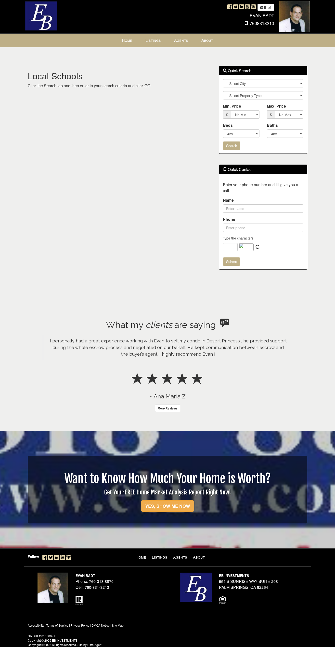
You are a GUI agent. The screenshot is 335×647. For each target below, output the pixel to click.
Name (228, 200)
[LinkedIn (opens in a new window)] (242, 7)
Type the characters (238, 238)
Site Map (118, 625)
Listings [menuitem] (153, 40)
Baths (272, 125)
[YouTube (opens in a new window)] (247, 7)
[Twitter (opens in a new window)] (236, 7)
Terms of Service (57, 625)
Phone (229, 219)
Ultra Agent (94, 645)
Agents (180, 557)
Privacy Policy (80, 625)
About (199, 557)
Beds (228, 125)
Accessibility (36, 625)
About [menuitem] (207, 40)
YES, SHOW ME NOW (167, 506)
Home (141, 557)
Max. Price (276, 106)
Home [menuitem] (127, 40)
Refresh (257, 247)
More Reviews (168, 408)
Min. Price (232, 106)
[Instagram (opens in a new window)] (253, 7)
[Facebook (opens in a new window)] (230, 7)
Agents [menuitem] (181, 40)
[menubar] (167, 40)
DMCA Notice (100, 625)
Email (267, 7)
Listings (159, 557)
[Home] (41, 15)
